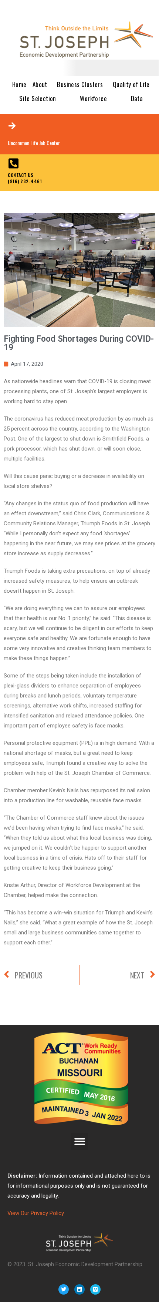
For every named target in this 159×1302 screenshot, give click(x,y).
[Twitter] (63, 1289)
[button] (79, 1141)
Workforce (93, 98)
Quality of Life (131, 84)
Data (137, 98)
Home (19, 84)
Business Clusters (80, 84)
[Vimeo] (95, 1289)
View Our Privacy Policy (35, 1213)
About (40, 84)
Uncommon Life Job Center (34, 143)
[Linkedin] (79, 1289)
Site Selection (37, 98)
